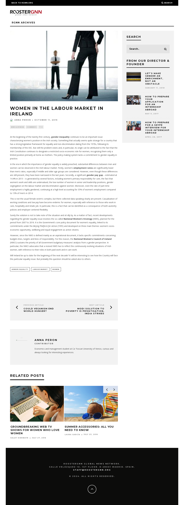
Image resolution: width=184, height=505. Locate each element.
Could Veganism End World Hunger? (39, 309)
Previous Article (34, 305)
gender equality (20, 269)
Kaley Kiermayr (19, 438)
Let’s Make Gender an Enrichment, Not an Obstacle (154, 78)
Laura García (72, 435)
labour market (40, 269)
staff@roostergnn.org (92, 470)
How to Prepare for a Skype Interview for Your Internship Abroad (157, 127)
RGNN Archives (23, 22)
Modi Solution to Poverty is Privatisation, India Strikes (85, 311)
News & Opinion (17, 127)
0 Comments (32, 127)
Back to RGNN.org (22, 3)
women (55, 269)
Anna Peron (22, 120)
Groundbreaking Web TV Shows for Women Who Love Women (35, 430)
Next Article (96, 305)
